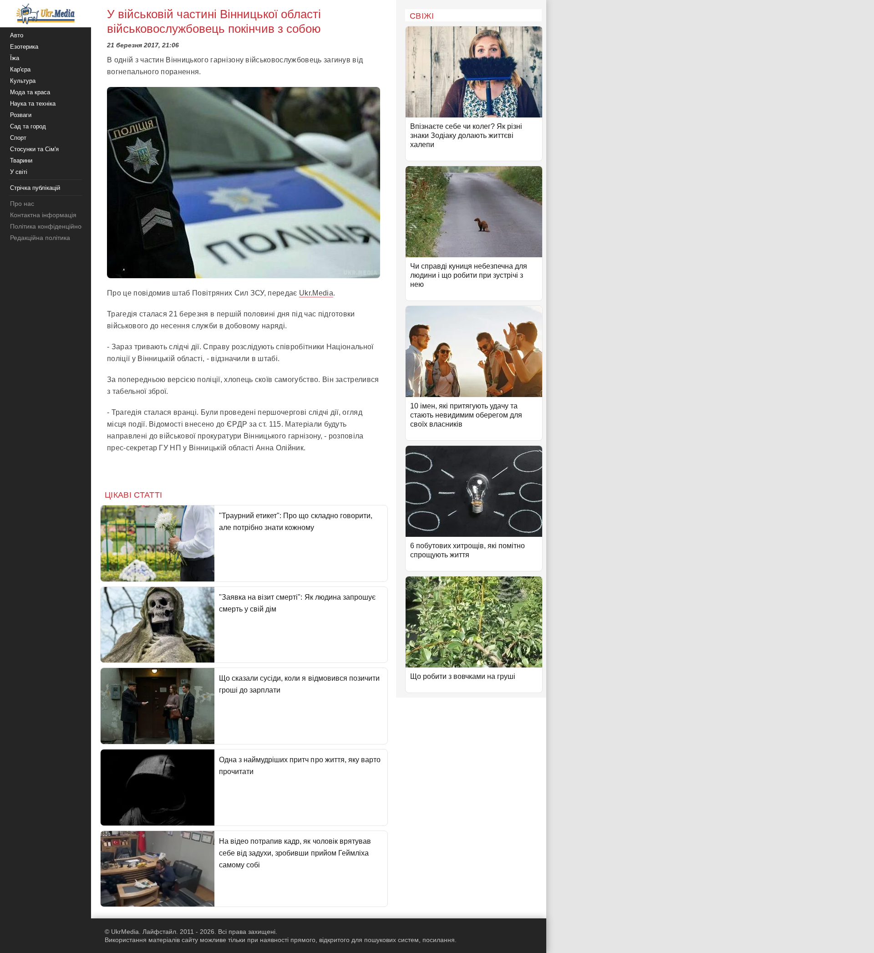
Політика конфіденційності (49, 226)
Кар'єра (20, 69)
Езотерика (24, 46)
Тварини (21, 160)
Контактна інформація (43, 215)
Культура (23, 80)
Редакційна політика (40, 237)
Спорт (18, 137)
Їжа (14, 58)
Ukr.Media (316, 293)
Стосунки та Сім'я (34, 149)
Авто (16, 35)
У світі (18, 171)
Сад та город (28, 126)
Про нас (22, 203)
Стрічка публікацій (35, 187)
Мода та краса (30, 92)
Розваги (20, 115)
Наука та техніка (33, 103)
